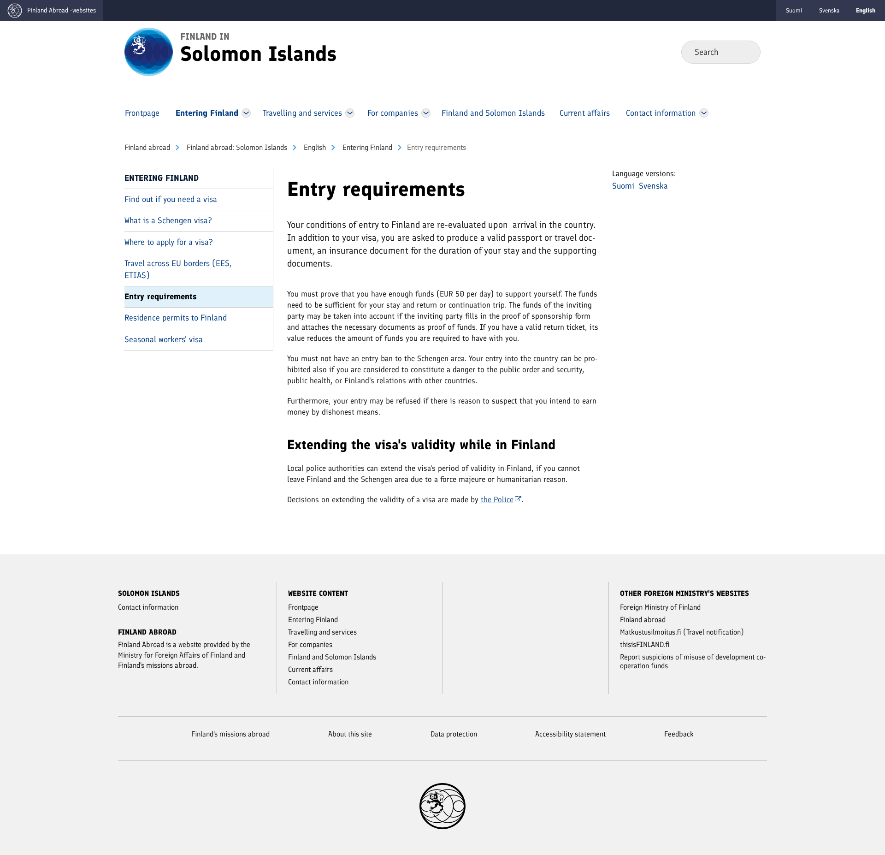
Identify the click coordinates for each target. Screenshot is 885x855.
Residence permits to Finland (175, 318)
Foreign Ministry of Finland (660, 607)
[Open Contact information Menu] (703, 113)
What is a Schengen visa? (168, 220)
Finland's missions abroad (230, 734)
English (314, 147)
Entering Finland (366, 147)
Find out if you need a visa (170, 199)
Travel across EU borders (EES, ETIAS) (178, 269)
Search (746, 52)
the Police (497, 499)
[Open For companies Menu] (425, 113)
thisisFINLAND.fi (645, 644)
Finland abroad (147, 147)
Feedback (679, 734)
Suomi (794, 10)
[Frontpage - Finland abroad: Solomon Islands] (148, 51)
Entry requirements (160, 296)
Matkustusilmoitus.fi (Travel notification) (682, 632)
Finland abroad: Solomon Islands (236, 147)
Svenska (829, 10)
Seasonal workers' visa (163, 339)
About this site (350, 734)
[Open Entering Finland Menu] (246, 113)
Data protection (454, 734)
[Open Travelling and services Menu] (350, 113)
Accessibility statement (570, 734)
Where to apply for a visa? (168, 242)
